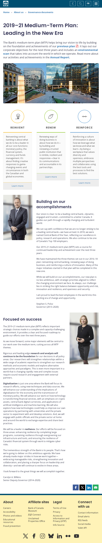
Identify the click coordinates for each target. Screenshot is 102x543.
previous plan (66, 46)
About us (19, 12)
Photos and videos (12, 515)
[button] (76, 487)
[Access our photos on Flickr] (68, 537)
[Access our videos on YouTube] (76, 537)
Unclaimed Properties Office (36, 520)
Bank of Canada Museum (36, 509)
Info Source (58, 524)
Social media (84, 524)
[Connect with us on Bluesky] (51, 537)
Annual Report (59, 57)
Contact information (88, 512)
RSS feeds (83, 520)
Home (6, 12)
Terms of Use (59, 508)
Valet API (82, 527)
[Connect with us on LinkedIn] (60, 537)
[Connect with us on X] (26, 537)
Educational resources (9, 521)
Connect (34, 514)
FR (88, 3)
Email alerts (84, 516)
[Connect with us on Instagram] (43, 537)
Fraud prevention (12, 526)
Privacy (56, 511)
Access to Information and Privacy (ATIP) (61, 518)
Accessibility (9, 511)
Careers (7, 508)
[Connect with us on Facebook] (34, 537)
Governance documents (40, 12)
